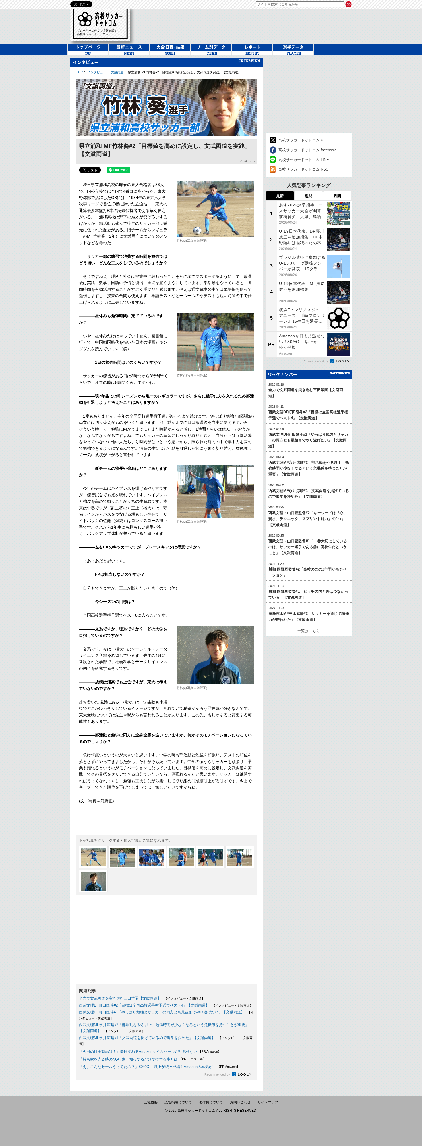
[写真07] (93, 881)
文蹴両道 (117, 72)
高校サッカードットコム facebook (307, 150)
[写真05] (210, 857)
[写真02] (122, 857)
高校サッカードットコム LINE (303, 160)
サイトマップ (268, 1102)
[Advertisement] (166, 940)
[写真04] (181, 857)
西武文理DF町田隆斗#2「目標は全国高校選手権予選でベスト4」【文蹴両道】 (144, 1005)
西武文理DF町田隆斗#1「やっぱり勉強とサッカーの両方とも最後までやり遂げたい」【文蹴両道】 (162, 1012)
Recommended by (217, 1074)
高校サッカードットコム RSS (303, 169)
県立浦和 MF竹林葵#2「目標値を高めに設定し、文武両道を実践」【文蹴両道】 (184, 72)
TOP (79, 72)
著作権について (211, 1102)
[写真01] (93, 857)
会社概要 (151, 1102)
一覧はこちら (308, 631)
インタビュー (96, 72)
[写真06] (239, 857)
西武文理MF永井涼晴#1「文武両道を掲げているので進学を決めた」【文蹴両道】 (147, 1038)
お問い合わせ (240, 1102)
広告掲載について (178, 1102)
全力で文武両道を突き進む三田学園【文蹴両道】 (120, 998)
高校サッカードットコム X (300, 140)
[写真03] (152, 857)
